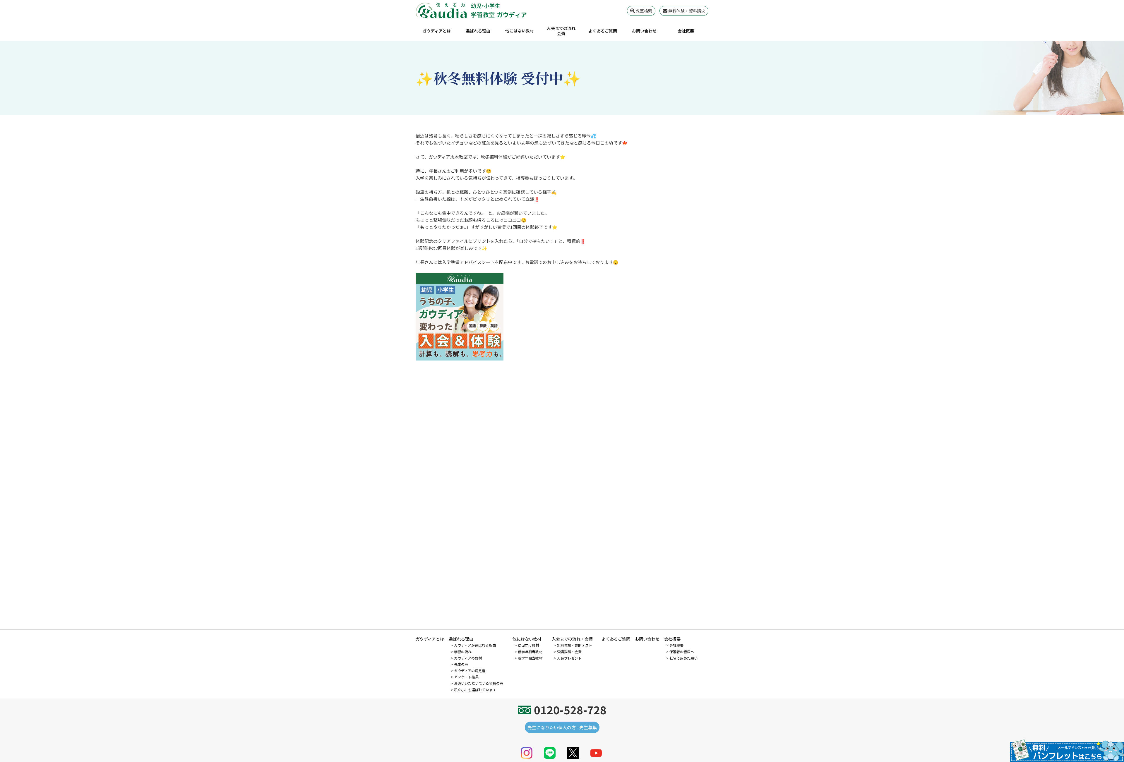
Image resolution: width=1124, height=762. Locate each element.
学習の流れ (463, 651)
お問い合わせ (644, 31)
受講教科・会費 (569, 651)
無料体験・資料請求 (686, 11)
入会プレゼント (569, 657)
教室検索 (643, 11)
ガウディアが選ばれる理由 (475, 645)
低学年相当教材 (530, 651)
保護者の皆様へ (681, 651)
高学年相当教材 (530, 657)
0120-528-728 (570, 710)
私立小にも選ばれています (475, 689)
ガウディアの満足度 (469, 670)
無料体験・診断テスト (574, 645)
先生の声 (461, 664)
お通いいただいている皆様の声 (478, 683)
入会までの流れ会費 (561, 30)
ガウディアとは (436, 31)
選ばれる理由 (478, 31)
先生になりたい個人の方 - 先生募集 (562, 727)
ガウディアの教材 (468, 657)
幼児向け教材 (528, 645)
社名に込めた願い (683, 657)
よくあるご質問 (602, 31)
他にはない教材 (519, 31)
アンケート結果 (466, 676)
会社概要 (686, 31)
